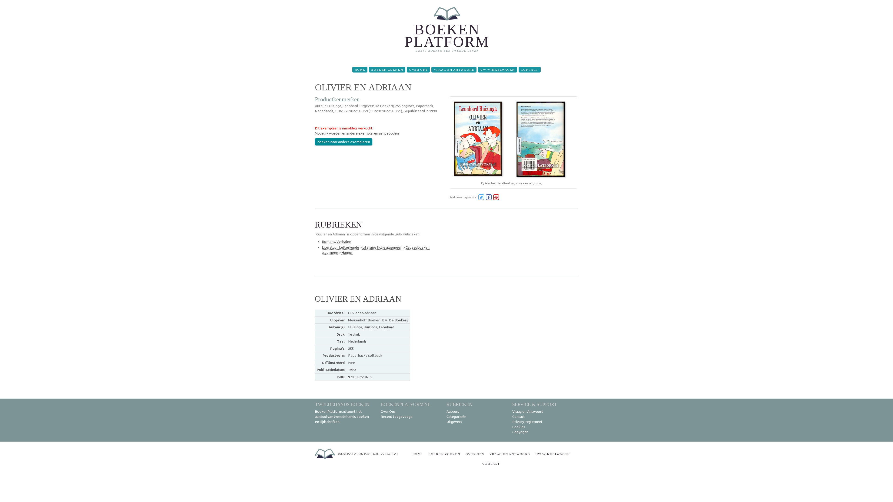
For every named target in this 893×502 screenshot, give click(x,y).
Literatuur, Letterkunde (340, 247)
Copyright (520, 432)
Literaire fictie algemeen (382, 247)
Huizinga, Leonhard (378, 327)
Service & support (534, 404)
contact (386, 453)
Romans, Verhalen (336, 242)
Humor (347, 252)
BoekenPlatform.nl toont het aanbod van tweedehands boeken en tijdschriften (342, 417)
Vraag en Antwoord (454, 69)
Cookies (518, 427)
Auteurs (452, 411)
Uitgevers (454, 422)
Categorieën (456, 417)
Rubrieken (459, 404)
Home (360, 69)
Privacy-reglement (527, 422)
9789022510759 (360, 377)
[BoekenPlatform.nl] (446, 31)
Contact (529, 69)
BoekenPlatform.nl (405, 404)
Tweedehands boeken (342, 404)
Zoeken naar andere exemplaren (343, 142)
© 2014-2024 (371, 453)
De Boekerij (398, 320)
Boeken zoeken (387, 69)
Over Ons (418, 69)
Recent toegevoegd (396, 417)
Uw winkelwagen (497, 69)
